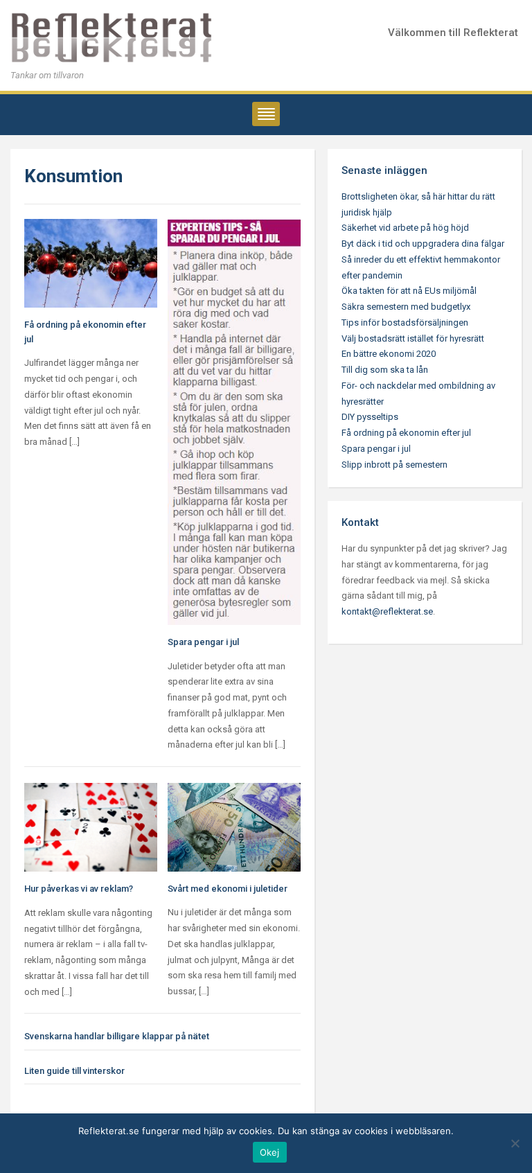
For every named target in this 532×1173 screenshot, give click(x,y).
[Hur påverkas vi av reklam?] (90, 826)
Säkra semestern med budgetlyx (406, 306)
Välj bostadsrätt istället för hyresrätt (413, 338)
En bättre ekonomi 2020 (389, 354)
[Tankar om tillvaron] (114, 38)
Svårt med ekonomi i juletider (227, 888)
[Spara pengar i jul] (234, 421)
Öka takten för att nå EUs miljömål (409, 290)
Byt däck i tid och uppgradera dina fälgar (423, 243)
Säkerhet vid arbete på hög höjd (405, 227)
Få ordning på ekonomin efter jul (406, 432)
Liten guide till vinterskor (74, 1071)
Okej (270, 1152)
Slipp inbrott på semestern (394, 464)
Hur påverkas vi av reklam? (78, 888)
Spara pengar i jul (203, 642)
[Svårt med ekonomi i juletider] (234, 826)
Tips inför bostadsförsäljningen (405, 322)
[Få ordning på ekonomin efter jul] (90, 262)
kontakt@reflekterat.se (387, 611)
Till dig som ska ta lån (385, 369)
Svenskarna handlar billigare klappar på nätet (116, 1036)
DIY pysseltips (370, 417)
